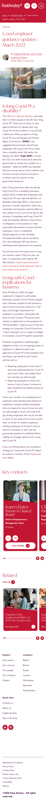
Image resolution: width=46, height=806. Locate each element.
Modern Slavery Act (10, 774)
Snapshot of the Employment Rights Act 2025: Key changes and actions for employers (18, 619)
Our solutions (9, 675)
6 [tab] (15, 558)
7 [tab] (17, 558)
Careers (6, 680)
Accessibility (7, 782)
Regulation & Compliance (13, 762)
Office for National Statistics (20, 116)
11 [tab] (26, 558)
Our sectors (8, 660)
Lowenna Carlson (19, 57)
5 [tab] (13, 558)
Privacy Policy (8, 766)
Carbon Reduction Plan (12, 778)
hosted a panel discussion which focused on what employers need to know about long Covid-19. (22, 266)
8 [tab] (19, 558)
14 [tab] (32, 558)
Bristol (26, 665)
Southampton (29, 690)
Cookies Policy (8, 770)
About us (7, 708)
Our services (9, 665)
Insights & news (10, 713)
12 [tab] (28, 558)
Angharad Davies (22, 53)
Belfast (26, 660)
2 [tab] (6, 558)
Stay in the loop (10, 718)
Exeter (26, 670)
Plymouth (27, 685)
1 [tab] (4, 558)
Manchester (28, 680)
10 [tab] (24, 558)
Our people (8, 670)
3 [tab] (9, 558)
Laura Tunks (36, 53)
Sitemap (6, 786)
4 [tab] (11, 558)
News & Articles (17, 15)
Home (5, 15)
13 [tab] (30, 558)
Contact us (8, 703)
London (26, 675)
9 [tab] (21, 558)
